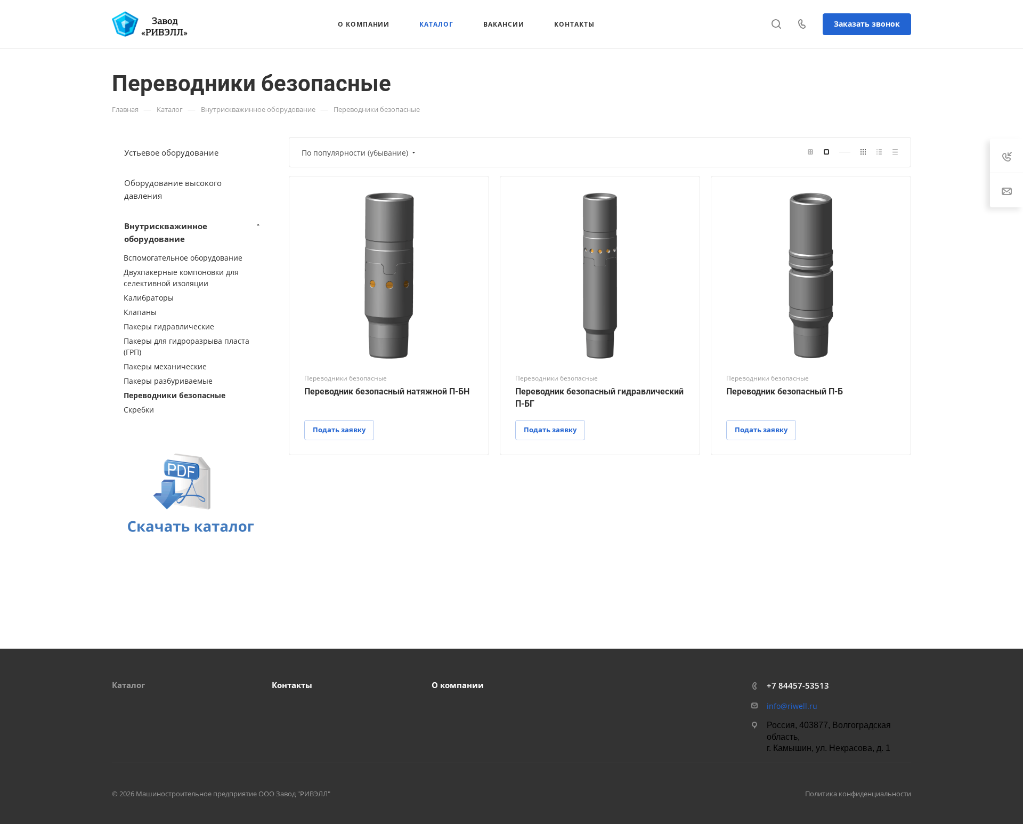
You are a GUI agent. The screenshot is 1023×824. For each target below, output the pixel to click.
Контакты (292, 685)
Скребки (139, 410)
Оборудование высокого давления (173, 189)
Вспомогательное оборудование (183, 258)
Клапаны (140, 312)
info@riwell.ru (792, 706)
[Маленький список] (810, 152)
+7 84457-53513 (798, 685)
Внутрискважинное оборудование (165, 232)
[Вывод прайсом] (895, 152)
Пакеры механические (165, 366)
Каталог (128, 685)
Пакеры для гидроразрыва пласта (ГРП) (186, 346)
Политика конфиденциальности (858, 793)
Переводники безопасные (174, 395)
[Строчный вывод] (879, 152)
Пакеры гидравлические (169, 326)
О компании (458, 685)
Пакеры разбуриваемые (168, 381)
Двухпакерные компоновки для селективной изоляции (181, 277)
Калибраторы (149, 298)
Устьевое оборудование (171, 152)
